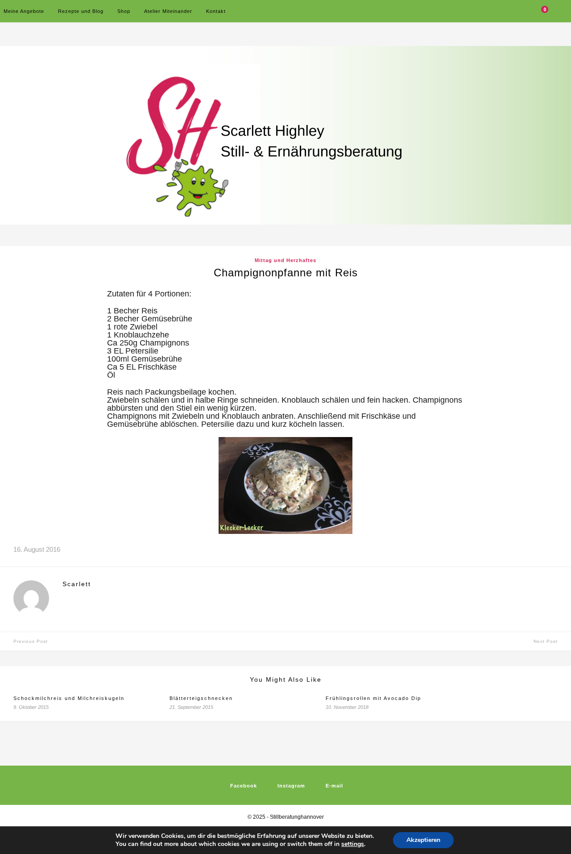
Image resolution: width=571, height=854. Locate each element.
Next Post (546, 641)
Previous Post (30, 641)
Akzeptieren (423, 840)
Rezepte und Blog (80, 11)
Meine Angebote (24, 11)
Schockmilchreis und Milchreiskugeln (68, 698)
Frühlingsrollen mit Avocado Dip (373, 698)
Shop (123, 11)
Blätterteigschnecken (201, 698)
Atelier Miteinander (168, 11)
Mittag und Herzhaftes (285, 260)
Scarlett (76, 583)
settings (352, 844)
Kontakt (216, 11)
